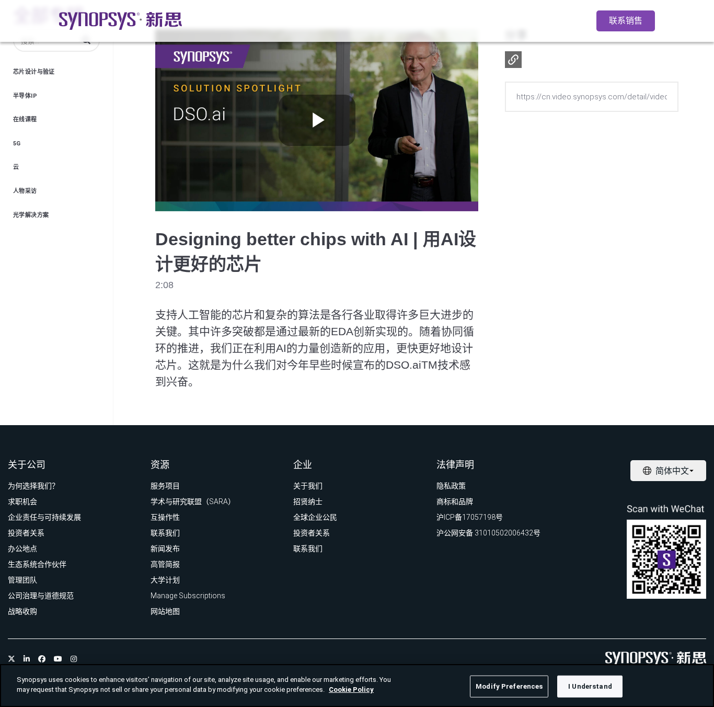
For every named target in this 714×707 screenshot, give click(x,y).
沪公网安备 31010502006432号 (488, 533)
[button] (513, 59)
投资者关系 (26, 533)
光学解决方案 (31, 215)
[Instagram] (74, 659)
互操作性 (165, 517)
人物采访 (25, 191)
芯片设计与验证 (34, 72)
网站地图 (165, 611)
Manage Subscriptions (188, 595)
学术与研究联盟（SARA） (193, 501)
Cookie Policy (351, 689)
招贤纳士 (308, 501)
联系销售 (625, 21)
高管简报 (165, 564)
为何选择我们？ (33, 486)
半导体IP (25, 96)
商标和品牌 (454, 501)
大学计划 (165, 580)
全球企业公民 (315, 517)
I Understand (590, 686)
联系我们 (165, 533)
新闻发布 (165, 548)
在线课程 (25, 119)
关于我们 (308, 486)
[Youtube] (58, 659)
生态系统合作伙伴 (37, 564)
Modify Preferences (509, 686)
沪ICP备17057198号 (469, 517)
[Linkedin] (27, 659)
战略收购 (22, 611)
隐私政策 (451, 486)
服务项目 (165, 486)
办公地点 (22, 548)
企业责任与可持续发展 (44, 517)
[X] (11, 659)
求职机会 (22, 501)
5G (17, 143)
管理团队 (22, 580)
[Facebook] (41, 659)
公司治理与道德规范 (41, 595)
